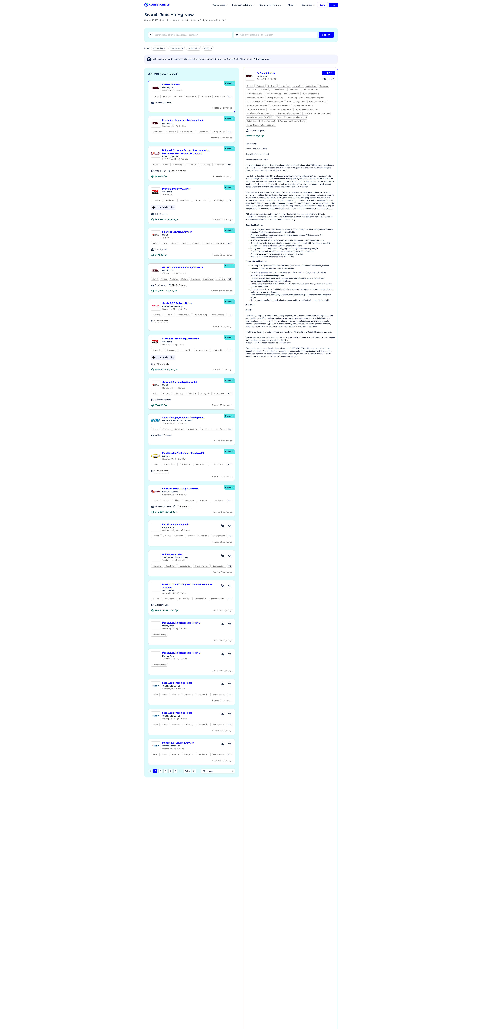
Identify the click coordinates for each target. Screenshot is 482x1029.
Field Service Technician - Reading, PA (183, 453)
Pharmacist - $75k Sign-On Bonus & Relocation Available (187, 586)
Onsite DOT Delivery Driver (177, 303)
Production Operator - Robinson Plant (182, 120)
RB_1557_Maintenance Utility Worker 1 (182, 267)
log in (170, 59)
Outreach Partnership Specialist (179, 382)
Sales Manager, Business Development (183, 417)
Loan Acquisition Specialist (177, 683)
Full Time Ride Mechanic (175, 524)
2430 (187, 771)
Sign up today (263, 59)
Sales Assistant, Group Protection (180, 489)
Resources (306, 5)
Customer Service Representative (180, 339)
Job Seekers (219, 5)
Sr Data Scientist (171, 85)
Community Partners (270, 5)
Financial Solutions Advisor (177, 232)
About (291, 5)
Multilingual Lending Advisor (178, 743)
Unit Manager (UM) (172, 554)
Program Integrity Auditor (176, 189)
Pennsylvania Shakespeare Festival (181, 623)
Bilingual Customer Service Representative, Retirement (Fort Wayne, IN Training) (186, 152)
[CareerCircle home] (156, 5)
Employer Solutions (242, 5)
